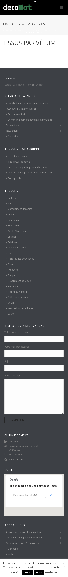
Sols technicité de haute (20, 308)
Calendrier (13, 548)
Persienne (13, 286)
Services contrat (16, 114)
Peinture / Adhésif (17, 291)
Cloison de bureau (17, 247)
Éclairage (12, 242)
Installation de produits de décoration (28, 103)
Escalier (12, 236)
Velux (11, 313)
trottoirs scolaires (17, 156)
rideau (11, 214)
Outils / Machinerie (18, 231)
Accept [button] (27, 572)
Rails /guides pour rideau (21, 258)
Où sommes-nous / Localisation (23, 543)
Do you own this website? (25, 495)
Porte (11, 253)
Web (10, 554)
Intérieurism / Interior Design (21, 108)
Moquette (13, 269)
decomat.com (16, 459)
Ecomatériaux (15, 225)
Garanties (13, 136)
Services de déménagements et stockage (30, 119)
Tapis (11, 203)
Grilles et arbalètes (18, 297)
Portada (7, 31)
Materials (20, 31)
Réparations (12, 125)
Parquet (12, 275)
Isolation (12, 198)
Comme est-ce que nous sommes (24, 537)
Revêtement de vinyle (19, 280)
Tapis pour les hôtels (19, 161)
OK (50, 495)
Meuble (12, 264)
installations (12, 130)
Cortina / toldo (37, 31)
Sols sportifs (14, 178)
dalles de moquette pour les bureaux (27, 167)
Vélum (52, 31)
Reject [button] (39, 572)
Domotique (14, 220)
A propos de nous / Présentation (23, 532)
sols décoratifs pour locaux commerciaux (30, 172)
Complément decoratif (20, 208)
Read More (51, 572)
